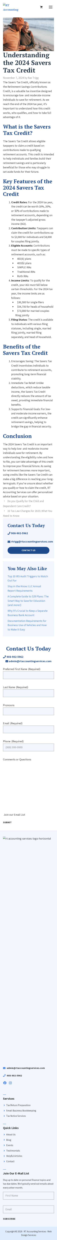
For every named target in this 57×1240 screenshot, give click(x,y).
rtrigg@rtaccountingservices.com (32, 541)
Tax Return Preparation (18, 1105)
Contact (10, 1161)
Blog (8, 1140)
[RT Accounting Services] (10, 7)
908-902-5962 (19, 533)
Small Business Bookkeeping (21, 1110)
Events (9, 1145)
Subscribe (9, 1218)
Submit (7, 822)
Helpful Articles (14, 1156)
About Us (11, 1134)
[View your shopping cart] (41, 7)
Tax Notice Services (16, 1115)
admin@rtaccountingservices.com (30, 661)
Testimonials (13, 1150)
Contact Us (28, 550)
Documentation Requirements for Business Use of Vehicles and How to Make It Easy (27, 625)
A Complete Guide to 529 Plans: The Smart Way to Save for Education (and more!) (28, 601)
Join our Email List (14, 814)
